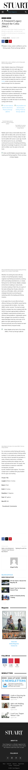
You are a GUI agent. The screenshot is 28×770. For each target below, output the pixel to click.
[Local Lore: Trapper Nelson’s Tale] (5, 715)
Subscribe (9, 763)
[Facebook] (3, 41)
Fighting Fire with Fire (21, 548)
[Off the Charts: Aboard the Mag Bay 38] (5, 582)
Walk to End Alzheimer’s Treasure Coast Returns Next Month (8, 550)
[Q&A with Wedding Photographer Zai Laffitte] (5, 705)
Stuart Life (4, 18)
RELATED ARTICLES (7, 575)
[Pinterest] (10, 41)
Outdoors (9, 18)
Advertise (15, 763)
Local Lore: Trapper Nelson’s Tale (17, 714)
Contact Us (14, 645)
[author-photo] (14, 565)
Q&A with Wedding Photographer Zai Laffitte (17, 705)
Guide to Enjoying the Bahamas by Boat (18, 696)
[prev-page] (3, 603)
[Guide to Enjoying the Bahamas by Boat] (5, 697)
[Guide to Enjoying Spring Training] (5, 597)
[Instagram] (11, 758)
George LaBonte (6, 37)
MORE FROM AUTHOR (8, 577)
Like (5, 659)
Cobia (3, 81)
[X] (6, 41)
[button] (2, 12)
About (4, 763)
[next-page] (5, 603)
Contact (10, 765)
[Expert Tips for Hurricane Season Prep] (5, 590)
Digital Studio (21, 763)
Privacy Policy (16, 765)
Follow (11, 659)
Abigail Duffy (14, 567)
